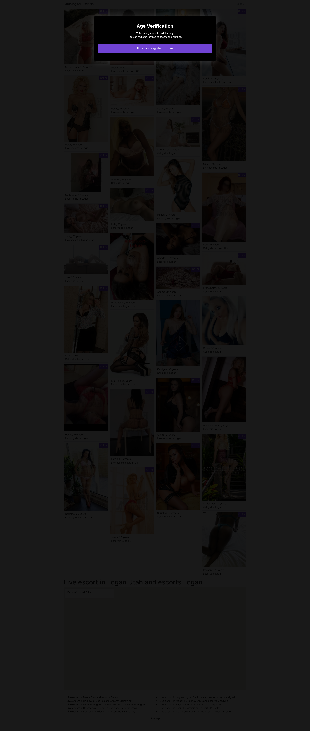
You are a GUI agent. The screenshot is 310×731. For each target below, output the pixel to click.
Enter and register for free (155, 48)
